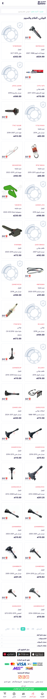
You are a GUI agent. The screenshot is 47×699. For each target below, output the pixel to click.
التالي (7, 629)
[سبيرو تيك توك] (19, 677)
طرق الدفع (7, 681)
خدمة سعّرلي (39, 681)
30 (28, 629)
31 (23, 629)
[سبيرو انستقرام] (23, 677)
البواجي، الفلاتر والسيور (24, 11)
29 (33, 629)
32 (18, 629)
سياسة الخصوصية (29, 681)
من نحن (23, 685)
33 (13, 629)
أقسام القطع (34, 11)
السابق (39, 629)
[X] (27, 677)
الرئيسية (41, 11)
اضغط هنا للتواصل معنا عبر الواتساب (23, 688)
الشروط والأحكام (17, 681)
